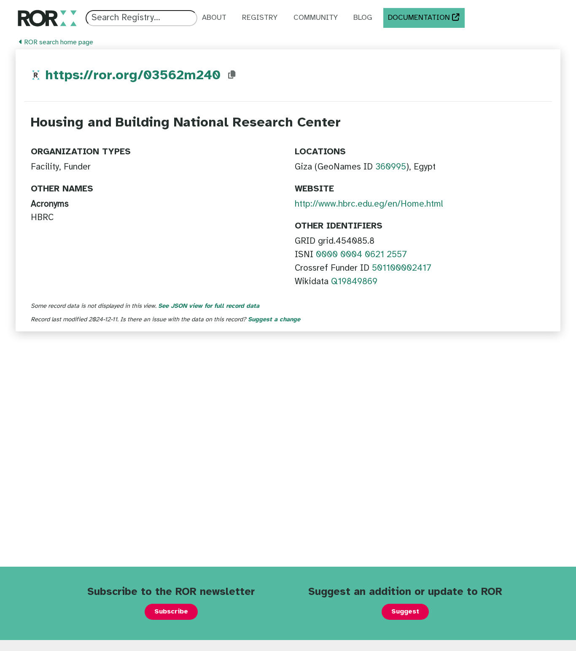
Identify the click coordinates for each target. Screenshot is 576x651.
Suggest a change (274, 319)
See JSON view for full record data (208, 306)
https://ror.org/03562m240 (133, 76)
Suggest (405, 611)
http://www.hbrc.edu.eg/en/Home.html (369, 204)
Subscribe (171, 611)
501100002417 (401, 268)
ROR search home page (57, 42)
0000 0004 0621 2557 (361, 254)
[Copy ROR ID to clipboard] (232, 75)
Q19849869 (354, 281)
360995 (390, 167)
